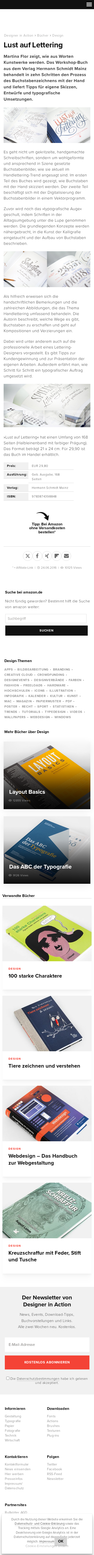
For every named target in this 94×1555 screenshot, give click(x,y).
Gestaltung (13, 1416)
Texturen (53, 1431)
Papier (9, 1426)
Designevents (17, 680)
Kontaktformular (17, 1464)
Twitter (52, 1464)
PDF (69, 701)
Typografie (13, 1421)
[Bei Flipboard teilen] (56, 555)
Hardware (56, 685)
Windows (62, 717)
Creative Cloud (18, 675)
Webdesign (40, 717)
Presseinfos (14, 1479)
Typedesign (55, 712)
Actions (52, 1421)
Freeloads (33, 685)
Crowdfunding (50, 675)
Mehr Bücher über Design (26, 731)
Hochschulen (17, 691)
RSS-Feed (54, 1474)
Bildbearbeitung (32, 669)
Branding (61, 669)
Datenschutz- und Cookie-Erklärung (40, 1524)
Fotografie (12, 1431)
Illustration (61, 691)
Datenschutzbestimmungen (38, 1379)
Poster (10, 707)
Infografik (14, 696)
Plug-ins (53, 1435)
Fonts (51, 1416)
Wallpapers (15, 717)
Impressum (46, 1541)
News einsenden (18, 1469)
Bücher (42, 35)
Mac (8, 701)
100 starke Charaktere (35, 976)
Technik (10, 1435)
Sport (42, 707)
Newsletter (55, 1479)
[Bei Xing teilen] (47, 555)
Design (57, 35)
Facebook (54, 1469)
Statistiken (63, 707)
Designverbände (49, 680)
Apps (8, 669)
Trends (10, 712)
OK (61, 1541)
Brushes (53, 1426)
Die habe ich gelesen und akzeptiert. (48, 1381)
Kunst (72, 696)
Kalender (37, 696)
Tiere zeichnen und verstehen (44, 1066)
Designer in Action (29, 21)
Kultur (56, 696)
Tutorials (31, 712)
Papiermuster (48, 701)
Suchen (47, 630)
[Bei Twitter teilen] (27, 555)
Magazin (24, 701)
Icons (39, 691)
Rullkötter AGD (16, 1512)
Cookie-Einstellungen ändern (47, 1546)
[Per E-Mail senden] (66, 555)
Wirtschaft (12, 1440)
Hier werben (14, 1474)
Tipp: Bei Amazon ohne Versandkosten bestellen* (47, 528)
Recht (27, 707)
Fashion (11, 685)
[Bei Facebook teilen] (37, 555)
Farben (75, 680)
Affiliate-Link (24, 568)
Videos (76, 712)
